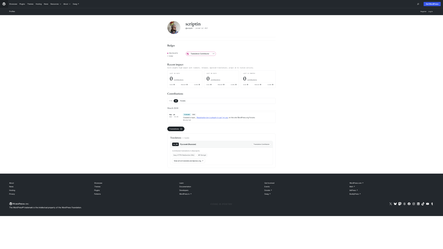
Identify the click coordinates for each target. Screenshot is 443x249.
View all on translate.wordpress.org (187, 161)
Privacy (12, 194)
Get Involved (269, 183)
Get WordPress (432, 4)
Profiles (12, 11)
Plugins (97, 190)
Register (424, 11)
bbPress (354, 190)
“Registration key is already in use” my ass (212, 118)
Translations (175, 129)
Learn (181, 183)
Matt (352, 187)
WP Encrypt (202, 155)
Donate (268, 190)
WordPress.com (357, 183)
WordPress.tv (185, 194)
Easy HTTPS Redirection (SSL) (184, 155)
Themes (97, 187)
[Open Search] (418, 4)
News (11, 187)
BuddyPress (355, 194)
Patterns (97, 194)
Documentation (185, 187)
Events (267, 187)
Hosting (12, 190)
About (11, 183)
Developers (183, 190)
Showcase (98, 183)
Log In (430, 11)
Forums (182, 101)
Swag (267, 194)
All (176, 101)
